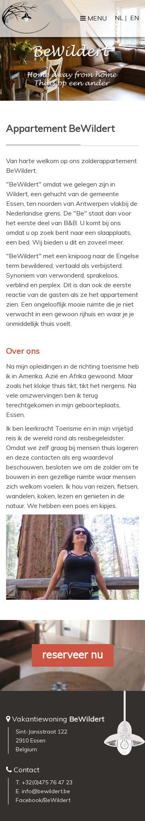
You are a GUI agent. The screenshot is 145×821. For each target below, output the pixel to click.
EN (134, 18)
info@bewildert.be (46, 791)
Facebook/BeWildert (43, 800)
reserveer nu (72, 654)
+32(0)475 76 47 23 (47, 782)
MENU (96, 18)
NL (119, 18)
